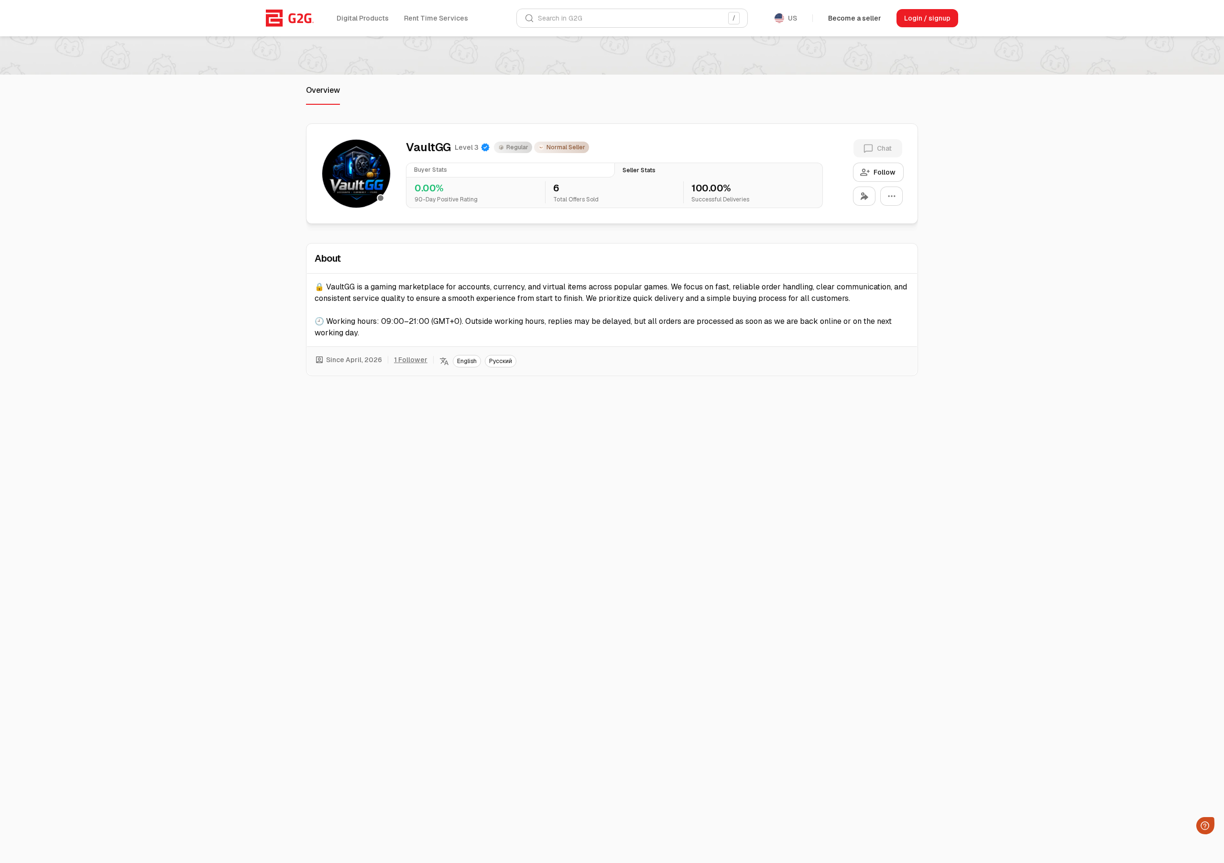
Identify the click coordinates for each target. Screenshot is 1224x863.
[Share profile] (864, 196)
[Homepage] (290, 18)
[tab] (510, 170)
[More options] (891, 196)
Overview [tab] (323, 90)
